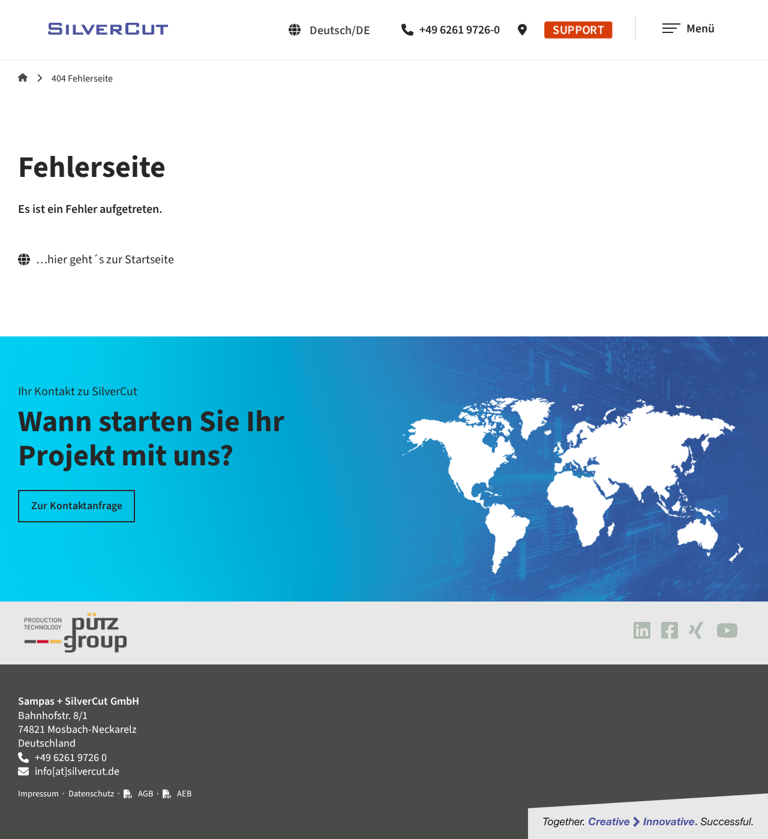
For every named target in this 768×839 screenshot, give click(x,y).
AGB (145, 793)
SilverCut (23, 77)
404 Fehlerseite (82, 78)
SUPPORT (578, 30)
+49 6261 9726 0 (71, 757)
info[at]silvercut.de (77, 771)
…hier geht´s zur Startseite (105, 259)
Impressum (38, 793)
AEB (184, 793)
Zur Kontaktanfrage (76, 505)
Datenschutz (91, 793)
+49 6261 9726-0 (459, 30)
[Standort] (525, 30)
